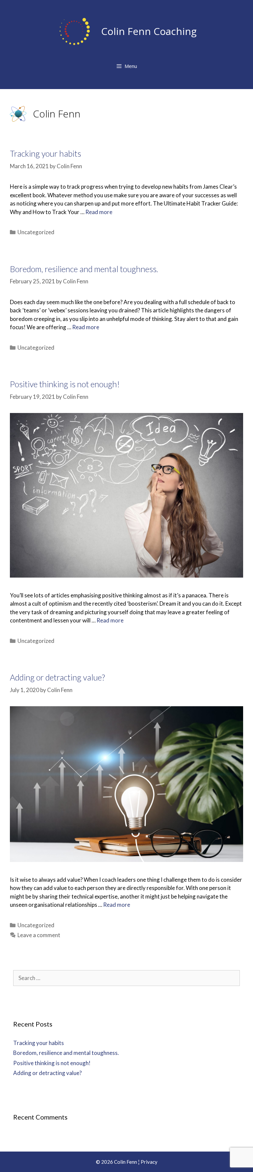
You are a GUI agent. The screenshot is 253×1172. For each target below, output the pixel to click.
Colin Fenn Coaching (149, 31)
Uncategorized (35, 232)
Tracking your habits (45, 153)
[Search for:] (126, 977)
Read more (98, 211)
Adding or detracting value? (57, 677)
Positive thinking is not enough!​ (65, 384)
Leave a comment (38, 935)
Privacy (149, 1162)
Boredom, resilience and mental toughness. (84, 269)
